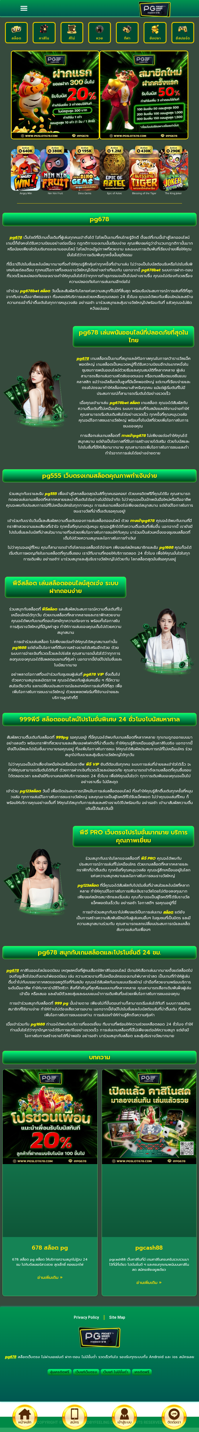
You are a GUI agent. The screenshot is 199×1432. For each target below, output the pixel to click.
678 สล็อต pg (50, 1248)
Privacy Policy (86, 1317)
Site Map (117, 1317)
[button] (24, 8)
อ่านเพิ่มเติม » (50, 1277)
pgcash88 (149, 1248)
